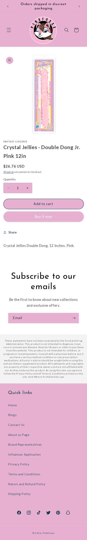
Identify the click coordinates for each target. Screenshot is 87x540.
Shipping (8, 172)
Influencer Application (24, 454)
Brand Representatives (25, 444)
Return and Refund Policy (27, 484)
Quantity (9, 179)
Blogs (12, 415)
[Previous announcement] (7, 6)
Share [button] (12, 232)
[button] (9, 30)
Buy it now (43, 217)
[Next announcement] (79, 6)
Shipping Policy (19, 494)
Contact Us (16, 425)
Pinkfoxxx (49, 533)
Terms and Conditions (24, 474)
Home (12, 405)
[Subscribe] (74, 318)
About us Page (19, 435)
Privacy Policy (18, 464)
